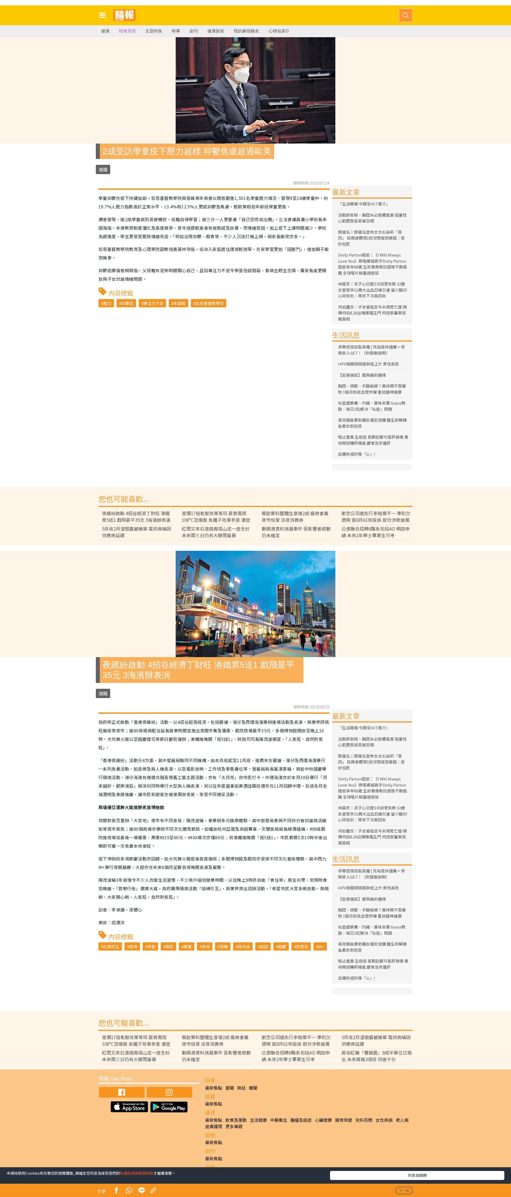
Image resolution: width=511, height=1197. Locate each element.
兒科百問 (363, 1120)
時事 (176, 31)
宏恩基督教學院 (210, 303)
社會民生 (111, 946)
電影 (170, 946)
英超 (264, 946)
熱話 (241, 1088)
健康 (105, 31)
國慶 (282, 946)
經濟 (133, 946)
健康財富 (215, 31)
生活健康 (258, 1120)
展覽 (188, 946)
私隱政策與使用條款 (136, 1173)
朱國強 (180, 303)
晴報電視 (127, 31)
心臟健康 (323, 1120)
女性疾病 (384, 1120)
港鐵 (224, 946)
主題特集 (153, 31)
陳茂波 (244, 946)
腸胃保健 (343, 1120)
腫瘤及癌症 (301, 1120)
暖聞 (253, 1088)
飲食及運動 (236, 1120)
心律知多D (279, 31)
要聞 (229, 1088)
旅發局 (302, 946)
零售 (151, 946)
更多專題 (233, 1126)
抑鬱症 (127, 303)
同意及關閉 (417, 1175)
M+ (321, 946)
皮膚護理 (213, 1126)
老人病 (402, 1120)
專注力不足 (153, 303)
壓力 (107, 303)
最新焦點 (213, 1088)
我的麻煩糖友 (246, 31)
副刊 (193, 31)
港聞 (103, 169)
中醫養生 (278, 1120)
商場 (206, 946)
